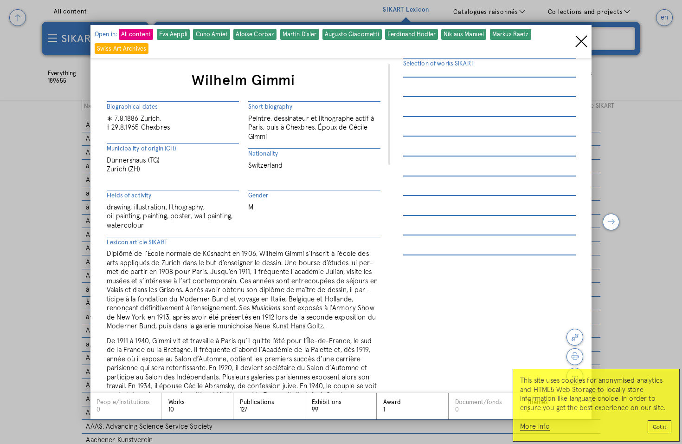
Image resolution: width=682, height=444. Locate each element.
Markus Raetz (510, 35)
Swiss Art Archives (121, 49)
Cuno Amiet (212, 35)
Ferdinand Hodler (411, 35)
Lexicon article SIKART (137, 243)
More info (535, 426)
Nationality (263, 154)
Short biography (270, 107)
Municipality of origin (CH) (141, 149)
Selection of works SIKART (438, 64)
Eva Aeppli (173, 35)
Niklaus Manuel (464, 35)
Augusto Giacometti (352, 35)
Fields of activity (129, 196)
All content (136, 35)
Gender (258, 196)
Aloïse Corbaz (255, 35)
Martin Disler (300, 35)
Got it (659, 427)
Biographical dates (132, 107)
